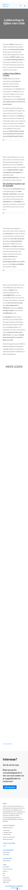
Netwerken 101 (14, 640)
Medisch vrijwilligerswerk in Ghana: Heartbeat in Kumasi (14, 546)
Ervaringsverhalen (17, 387)
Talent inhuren (6, 852)
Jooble (4, 845)
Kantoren (5, 871)
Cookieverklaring (7, 880)
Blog (4, 873)
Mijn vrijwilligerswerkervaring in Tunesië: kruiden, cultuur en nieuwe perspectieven (14, 381)
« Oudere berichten (7, 743)
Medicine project (8, 832)
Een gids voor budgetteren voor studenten (14, 668)
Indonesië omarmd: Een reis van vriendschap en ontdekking (14, 615)
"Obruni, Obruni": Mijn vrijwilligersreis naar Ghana (14, 513)
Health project (7, 834)
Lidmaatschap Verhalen (14, 490)
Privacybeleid (6, 877)
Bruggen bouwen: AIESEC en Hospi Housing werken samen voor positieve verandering (14, 421)
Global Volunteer (14, 553)
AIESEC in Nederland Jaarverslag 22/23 (14, 693)
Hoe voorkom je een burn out (14, 721)
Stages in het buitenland (9, 837)
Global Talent (15, 427)
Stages (21, 427)
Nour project (7, 830)
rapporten (17, 695)
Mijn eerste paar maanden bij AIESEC (14, 486)
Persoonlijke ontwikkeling (14, 520)
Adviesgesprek (10, 787)
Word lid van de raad (8, 839)
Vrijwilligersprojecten (8, 827)
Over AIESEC (6, 854)
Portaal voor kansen (7, 869)
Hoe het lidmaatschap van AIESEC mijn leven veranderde (14, 458)
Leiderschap (17, 642)
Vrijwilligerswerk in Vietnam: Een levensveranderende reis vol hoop (14, 585)
